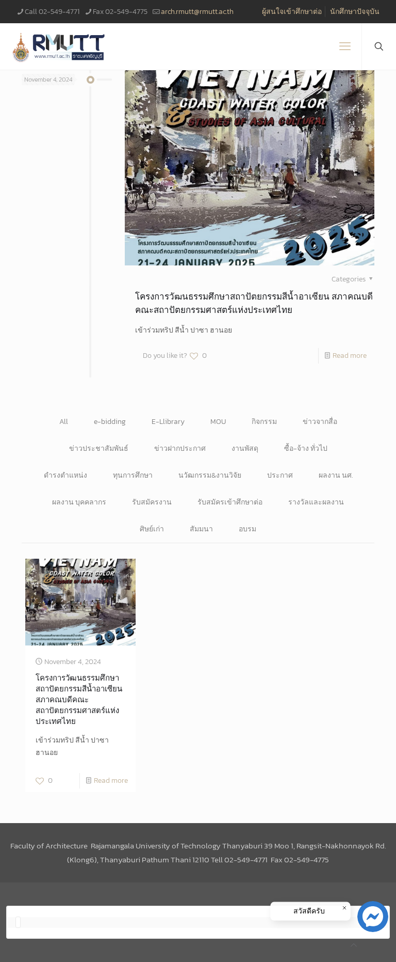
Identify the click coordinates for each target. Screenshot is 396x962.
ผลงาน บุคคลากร (79, 502)
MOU (218, 421)
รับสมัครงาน (152, 502)
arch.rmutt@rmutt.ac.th (197, 11)
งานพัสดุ (245, 448)
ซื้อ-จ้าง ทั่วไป (305, 448)
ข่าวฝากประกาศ (180, 448)
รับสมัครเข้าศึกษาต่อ (229, 502)
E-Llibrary (168, 421)
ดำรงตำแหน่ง (65, 475)
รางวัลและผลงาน (316, 502)
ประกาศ (280, 475)
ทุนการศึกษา (133, 475)
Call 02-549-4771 (52, 11)
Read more (350, 355)
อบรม (247, 529)
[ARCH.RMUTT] (59, 46)
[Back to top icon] (353, 945)
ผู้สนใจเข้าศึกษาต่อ (292, 11)
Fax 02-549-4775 (120, 11)
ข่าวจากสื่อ (320, 421)
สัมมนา (201, 529)
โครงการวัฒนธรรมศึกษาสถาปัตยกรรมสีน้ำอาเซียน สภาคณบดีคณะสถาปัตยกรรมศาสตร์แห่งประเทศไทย (254, 303)
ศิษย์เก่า (152, 529)
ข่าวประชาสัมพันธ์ (98, 448)
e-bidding (110, 421)
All (63, 421)
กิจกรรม (264, 421)
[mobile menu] (345, 46)
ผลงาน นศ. (336, 475)
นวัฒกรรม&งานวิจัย (209, 475)
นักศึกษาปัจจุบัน (355, 11)
